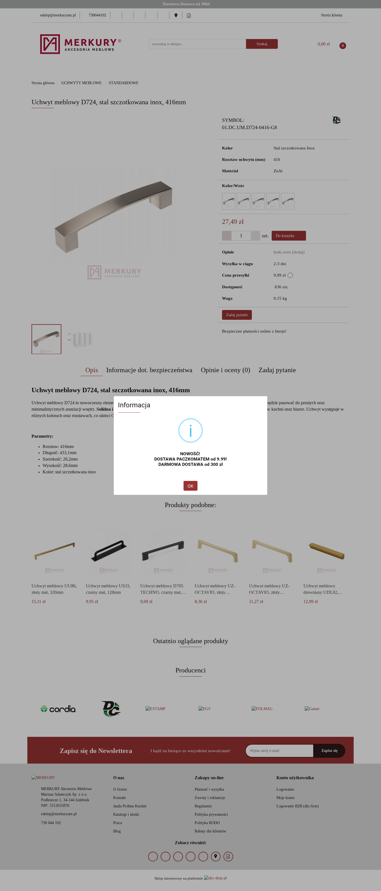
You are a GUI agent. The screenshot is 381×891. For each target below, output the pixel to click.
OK (190, 486)
